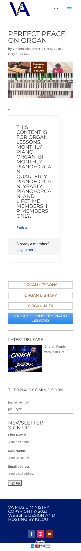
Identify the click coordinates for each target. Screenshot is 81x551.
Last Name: (17, 450)
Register (22, 227)
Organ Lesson (18, 54)
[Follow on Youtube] (49, 534)
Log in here (26, 249)
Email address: (19, 466)
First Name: (17, 435)
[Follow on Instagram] (40, 534)
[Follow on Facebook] (31, 534)
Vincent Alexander (26, 49)
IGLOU (41, 519)
